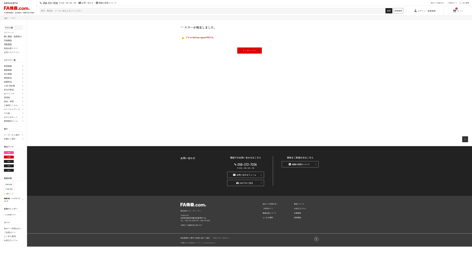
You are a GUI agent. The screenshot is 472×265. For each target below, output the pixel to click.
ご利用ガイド (452, 3)
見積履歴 (8, 40)
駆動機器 (8, 69)
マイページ (9, 32)
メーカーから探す (12, 134)
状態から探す (10, 138)
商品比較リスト (11, 48)
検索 (389, 10)
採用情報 (297, 217)
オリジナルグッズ (12, 109)
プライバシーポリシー (221, 238)
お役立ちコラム (11, 240)
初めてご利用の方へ (438, 3)
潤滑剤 (7, 97)
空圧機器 (8, 73)
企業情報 (297, 213)
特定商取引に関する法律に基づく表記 (195, 238)
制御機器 (8, 66)
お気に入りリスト (12, 52)
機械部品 (8, 77)
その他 (7, 113)
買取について (299, 204)
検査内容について (269, 213)
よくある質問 (464, 3)
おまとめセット (11, 117)
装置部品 (8, 81)
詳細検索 (398, 10)
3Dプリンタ (9, 93)
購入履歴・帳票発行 (13, 36)
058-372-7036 (247, 164)
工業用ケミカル (11, 105)
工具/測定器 (9, 85)
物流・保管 (9, 101)
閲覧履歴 (8, 44)
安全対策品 (9, 89)
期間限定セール (11, 120)
